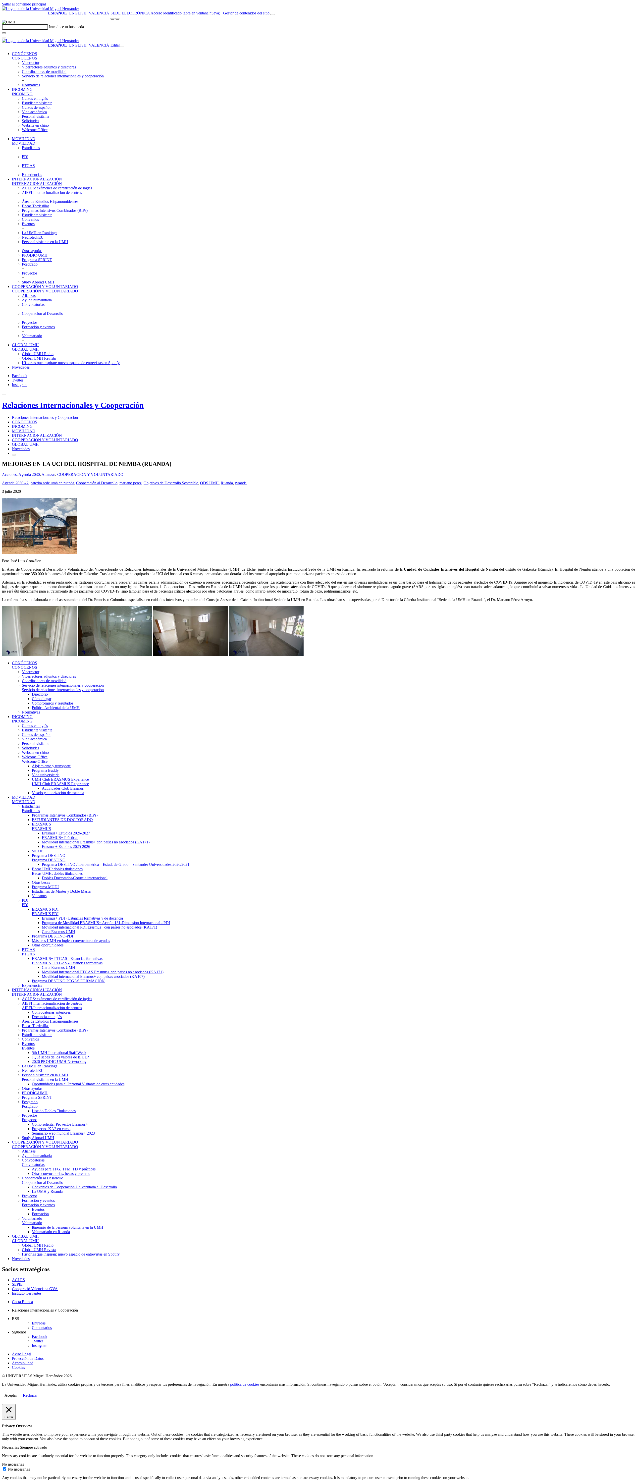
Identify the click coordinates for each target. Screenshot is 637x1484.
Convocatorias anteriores (51, 1012)
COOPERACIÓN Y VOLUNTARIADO (45, 286)
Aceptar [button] (10, 1395)
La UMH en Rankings (39, 233)
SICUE (38, 851)
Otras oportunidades (47, 945)
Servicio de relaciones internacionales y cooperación (63, 76)
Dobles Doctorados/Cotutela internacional (74, 878)
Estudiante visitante (37, 103)
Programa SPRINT (37, 260)
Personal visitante (35, 116)
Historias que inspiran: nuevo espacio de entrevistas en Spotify (71, 363)
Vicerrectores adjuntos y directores (49, 67)
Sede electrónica (130, 13)
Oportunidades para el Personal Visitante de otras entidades (78, 1084)
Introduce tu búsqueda (66, 27)
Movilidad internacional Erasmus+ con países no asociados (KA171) (96, 842)
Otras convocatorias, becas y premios (61, 1173)
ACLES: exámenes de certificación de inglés (57, 188)
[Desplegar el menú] (117, 19)
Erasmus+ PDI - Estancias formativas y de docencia (82, 918)
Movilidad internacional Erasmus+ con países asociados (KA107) (93, 976)
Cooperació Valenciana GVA (35, 1289)
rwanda (241, 483)
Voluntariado (32, 336)
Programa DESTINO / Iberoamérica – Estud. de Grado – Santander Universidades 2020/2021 (115, 864)
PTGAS (28, 166)
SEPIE (17, 1284)
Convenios (30, 219)
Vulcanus (39, 896)
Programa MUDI (45, 887)
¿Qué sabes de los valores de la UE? (60, 1057)
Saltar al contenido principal (24, 4)
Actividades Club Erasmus (63, 788)
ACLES (18, 1280)
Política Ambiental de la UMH (56, 708)
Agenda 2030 (29, 474)
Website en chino (35, 125)
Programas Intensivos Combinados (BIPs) (55, 210)
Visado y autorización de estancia (58, 793)
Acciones (9, 474)
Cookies (18, 1367)
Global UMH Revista (39, 358)
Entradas (39, 1323)
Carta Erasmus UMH (58, 932)
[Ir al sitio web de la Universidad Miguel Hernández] (40, 8)
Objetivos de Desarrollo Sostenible (171, 483)
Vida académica (34, 112)
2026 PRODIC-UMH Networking (59, 1061)
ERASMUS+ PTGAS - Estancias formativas (67, 958)
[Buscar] (4, 33)
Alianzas (29, 295)
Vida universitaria (45, 775)
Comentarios (42, 1327)
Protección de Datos (28, 1358)
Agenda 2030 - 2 (15, 483)
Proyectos (29, 273)
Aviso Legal (21, 1354)
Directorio (40, 694)
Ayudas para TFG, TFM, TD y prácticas (64, 1169)
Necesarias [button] (11, 1447)
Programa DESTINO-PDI (52, 936)
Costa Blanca (22, 1302)
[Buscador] (272, 14)
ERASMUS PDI (45, 909)
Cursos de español (36, 107)
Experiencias (32, 174)
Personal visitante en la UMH (45, 242)
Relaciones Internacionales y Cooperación (73, 405)
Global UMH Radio (37, 354)
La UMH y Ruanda (47, 1191)
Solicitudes (30, 121)
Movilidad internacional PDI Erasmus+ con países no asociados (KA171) (99, 927)
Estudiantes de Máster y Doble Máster (62, 891)
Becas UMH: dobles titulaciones (57, 869)
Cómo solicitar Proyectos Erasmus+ (60, 1124)
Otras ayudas (32, 251)
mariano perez (130, 483)
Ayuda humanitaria (37, 300)
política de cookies (244, 1384)
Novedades (21, 367)
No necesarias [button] (13, 1464)
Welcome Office (35, 130)
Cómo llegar (41, 699)
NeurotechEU (33, 237)
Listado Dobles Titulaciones (54, 1111)
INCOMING (22, 89)
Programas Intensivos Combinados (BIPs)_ (66, 815)
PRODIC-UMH (35, 255)
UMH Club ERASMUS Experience (60, 779)
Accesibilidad (22, 1363)
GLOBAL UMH (25, 345)
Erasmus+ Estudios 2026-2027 (66, 833)
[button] (24, 58)
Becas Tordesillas (35, 206)
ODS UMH (209, 483)
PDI (25, 157)
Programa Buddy (45, 770)
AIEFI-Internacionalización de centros (52, 192)
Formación (40, 1214)
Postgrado (30, 264)
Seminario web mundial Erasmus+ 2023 (63, 1133)
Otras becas (41, 882)
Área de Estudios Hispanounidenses (50, 201)
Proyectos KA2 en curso (51, 1129)
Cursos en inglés (35, 98)
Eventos (28, 224)
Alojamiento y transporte (51, 766)
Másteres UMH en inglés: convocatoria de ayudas (71, 940)
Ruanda (227, 483)
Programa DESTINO (48, 855)
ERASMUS (41, 824)
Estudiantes (31, 148)
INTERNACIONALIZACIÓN (37, 179)
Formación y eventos (38, 327)
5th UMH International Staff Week (59, 1052)
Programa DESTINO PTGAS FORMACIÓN (68, 981)
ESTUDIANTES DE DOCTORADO (62, 820)
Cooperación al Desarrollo (42, 313)
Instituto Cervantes (26, 1293)
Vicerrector (30, 62)
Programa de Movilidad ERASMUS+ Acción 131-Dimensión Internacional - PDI (106, 923)
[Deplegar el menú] (14, 454)
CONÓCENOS (24, 54)
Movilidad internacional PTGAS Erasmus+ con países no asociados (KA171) (102, 972)
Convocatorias (33, 304)
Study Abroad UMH (38, 282)
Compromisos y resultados (52, 703)
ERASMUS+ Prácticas (60, 837)
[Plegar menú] (122, 46)
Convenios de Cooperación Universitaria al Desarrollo (74, 1187)
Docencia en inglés (47, 1017)
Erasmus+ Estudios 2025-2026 (66, 846)
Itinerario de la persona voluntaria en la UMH (67, 1227)
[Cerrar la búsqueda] (4, 37)
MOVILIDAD (23, 139)
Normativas (31, 85)
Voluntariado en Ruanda (51, 1232)
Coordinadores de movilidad (44, 71)
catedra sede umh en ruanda (52, 483)
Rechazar (30, 1395)
